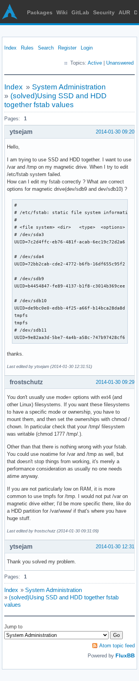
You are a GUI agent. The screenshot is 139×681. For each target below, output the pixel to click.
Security (104, 12)
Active (95, 63)
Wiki (62, 12)
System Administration (69, 87)
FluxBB (125, 655)
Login (87, 48)
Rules (27, 48)
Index (10, 48)
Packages (40, 12)
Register (67, 48)
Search (46, 48)
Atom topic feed (117, 645)
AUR (124, 12)
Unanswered (120, 63)
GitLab (80, 12)
